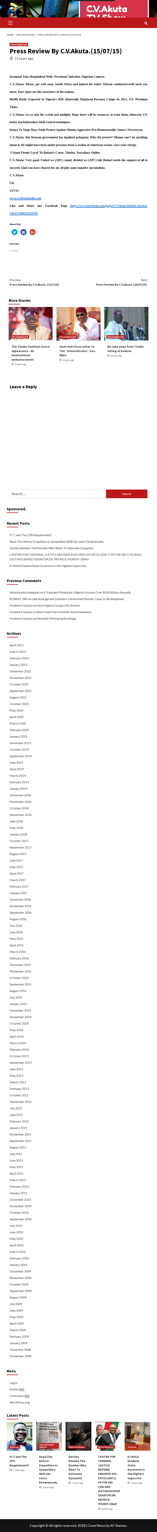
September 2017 (21, 847)
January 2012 (18, 1128)
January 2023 (18, 664)
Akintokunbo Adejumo (24, 592)
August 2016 (18, 919)
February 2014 (19, 1049)
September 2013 (21, 1062)
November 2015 (20, 971)
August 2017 (18, 854)
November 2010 (20, 1206)
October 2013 (19, 1056)
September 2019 (21, 756)
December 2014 (20, 1010)
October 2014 (19, 1023)
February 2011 (19, 1186)
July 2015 (16, 997)
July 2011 (16, 1154)
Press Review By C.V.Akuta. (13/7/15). (35, 282)
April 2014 (17, 1036)
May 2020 (16, 710)
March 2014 (18, 1043)
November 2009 (20, 1278)
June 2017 (16, 860)
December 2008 (20, 1349)
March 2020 (18, 723)
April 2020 (17, 717)
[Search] (146, 23)
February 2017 (19, 886)
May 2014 (16, 1030)
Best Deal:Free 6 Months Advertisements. (64, 612)
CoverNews (96, 1525)
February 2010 (19, 1258)
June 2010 (16, 1232)
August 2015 (18, 991)
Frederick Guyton (21, 605)
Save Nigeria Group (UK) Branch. (58, 605)
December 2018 (20, 795)
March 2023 (18, 651)
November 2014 (20, 1017)
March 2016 (18, 951)
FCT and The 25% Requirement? (31, 535)
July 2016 (16, 925)
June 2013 (16, 1069)
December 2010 (20, 1199)
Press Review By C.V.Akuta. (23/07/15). (121, 282)
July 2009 (16, 1304)
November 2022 (20, 677)
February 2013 (19, 1088)
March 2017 (18, 880)
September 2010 (21, 1219)
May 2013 (16, 1075)
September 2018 (21, 814)
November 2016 (20, 906)
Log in (13, 1382)
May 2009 (16, 1317)
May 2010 (16, 1238)
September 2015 (21, 984)
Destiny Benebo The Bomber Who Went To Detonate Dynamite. (52, 548)
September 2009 (21, 1291)
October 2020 (19, 704)
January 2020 (18, 736)
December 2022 (20, 671)
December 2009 (20, 1271)
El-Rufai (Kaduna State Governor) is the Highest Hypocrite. (48, 565)
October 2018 (19, 808)
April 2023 (17, 645)
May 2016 (16, 938)
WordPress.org (20, 1402)
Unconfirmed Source (46, 1445)
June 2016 (16, 932)
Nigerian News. (77, 1446)
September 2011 (21, 1141)
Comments (19, 1396)
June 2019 (16, 762)
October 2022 (19, 684)
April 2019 (17, 769)
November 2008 (20, 1356)
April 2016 (17, 945)
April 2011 (17, 1173)
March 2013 (18, 1082)
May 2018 (16, 827)
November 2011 (20, 1134)
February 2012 (19, 1121)
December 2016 (20, 899)
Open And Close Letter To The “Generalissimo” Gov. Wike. (77, 351)
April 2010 (17, 1245)
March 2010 (18, 1251)
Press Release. (106, 1446)
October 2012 (19, 1095)
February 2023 (19, 658)
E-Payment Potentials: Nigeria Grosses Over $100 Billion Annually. (87, 592)
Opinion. (14, 1446)
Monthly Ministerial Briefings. (57, 618)
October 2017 (19, 841)
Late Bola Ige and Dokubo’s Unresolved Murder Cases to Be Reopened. (78, 599)
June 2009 (16, 1310)
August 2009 (18, 1297)
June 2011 (16, 1160)
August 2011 (18, 1147)
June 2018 (16, 821)
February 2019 (19, 782)
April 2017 (17, 873)
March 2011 (18, 1180)
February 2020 (19, 730)
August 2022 (18, 697)
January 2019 (18, 788)
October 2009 (19, 1284)
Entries (17, 1389)
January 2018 (18, 834)
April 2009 (17, 1323)
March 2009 (18, 1330)
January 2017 (18, 893)
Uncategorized (19, 44)
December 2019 (20, 743)
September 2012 (21, 1101)
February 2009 (19, 1336)
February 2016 (19, 958)
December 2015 (20, 964)
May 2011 (16, 1167)
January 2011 (18, 1193)
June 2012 (16, 1114)
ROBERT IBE (18, 599)
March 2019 (18, 775)
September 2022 (21, 691)
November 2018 (20, 801)
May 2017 (16, 867)
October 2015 (19, 978)
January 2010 (18, 1264)
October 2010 (19, 1212)
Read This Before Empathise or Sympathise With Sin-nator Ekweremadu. (57, 541)
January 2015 (18, 1004)
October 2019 (19, 749)
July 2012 (16, 1108)
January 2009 (18, 1343)
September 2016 (21, 912)
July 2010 (16, 1225)
